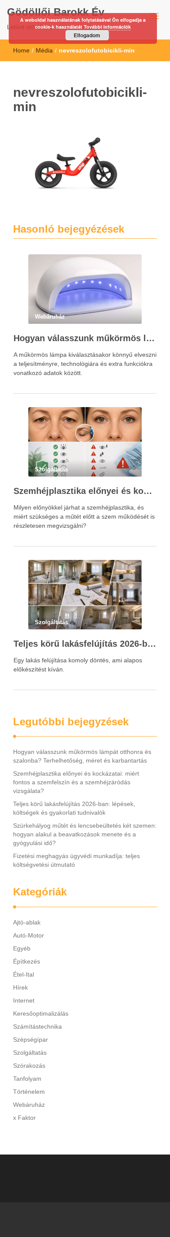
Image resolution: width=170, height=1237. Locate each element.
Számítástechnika (37, 1026)
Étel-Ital (23, 974)
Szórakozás (29, 1065)
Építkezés (26, 961)
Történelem (29, 1091)
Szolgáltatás (30, 1052)
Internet (23, 1000)
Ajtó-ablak (27, 922)
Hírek (20, 987)
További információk (107, 26)
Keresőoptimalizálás (40, 1013)
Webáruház (29, 1104)
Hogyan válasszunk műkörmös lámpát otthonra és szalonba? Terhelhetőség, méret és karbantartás (85, 338)
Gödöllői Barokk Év (55, 12)
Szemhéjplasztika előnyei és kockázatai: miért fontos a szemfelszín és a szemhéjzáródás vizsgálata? (85, 491)
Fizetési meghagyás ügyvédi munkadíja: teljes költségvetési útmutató (76, 860)
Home (21, 50)
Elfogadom (87, 35)
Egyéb (22, 948)
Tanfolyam (27, 1078)
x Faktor (24, 1117)
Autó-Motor (28, 935)
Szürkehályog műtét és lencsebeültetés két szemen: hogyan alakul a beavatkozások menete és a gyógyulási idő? (84, 834)
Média (44, 50)
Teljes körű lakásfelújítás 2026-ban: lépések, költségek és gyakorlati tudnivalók (85, 643)
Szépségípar (30, 1039)
